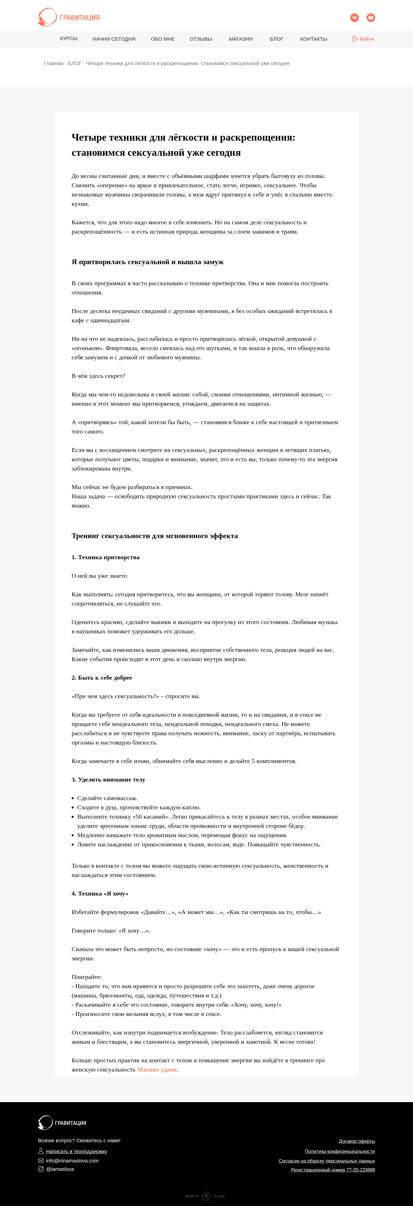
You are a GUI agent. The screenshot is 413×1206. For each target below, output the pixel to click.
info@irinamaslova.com (72, 1161)
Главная (53, 63)
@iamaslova (60, 1169)
